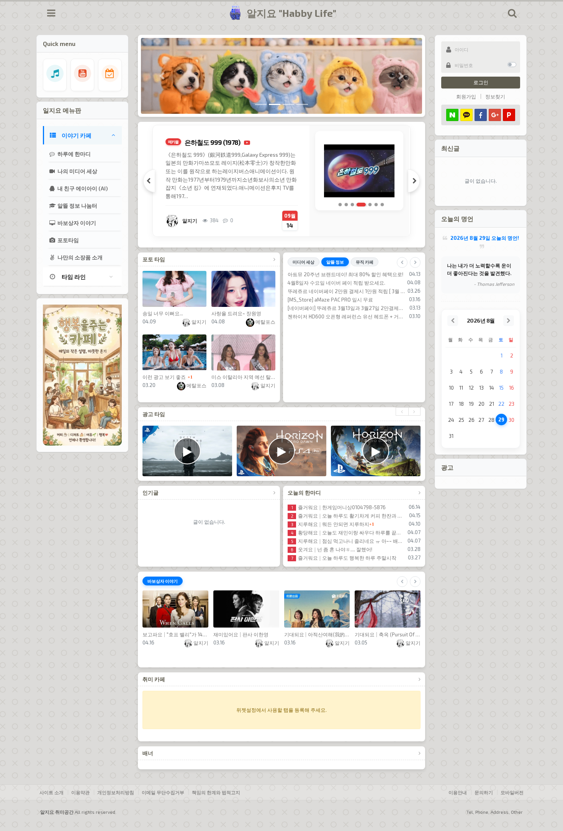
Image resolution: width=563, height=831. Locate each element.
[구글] (495, 115)
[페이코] (509, 115)
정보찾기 (495, 96)
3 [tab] (352, 205)
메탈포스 (264, 322)
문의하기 (484, 792)
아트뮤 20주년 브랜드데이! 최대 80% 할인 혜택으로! (345, 274)
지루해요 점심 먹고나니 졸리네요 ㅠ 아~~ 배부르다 (348, 541)
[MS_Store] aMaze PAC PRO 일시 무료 (330, 300)
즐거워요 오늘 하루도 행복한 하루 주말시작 (343, 558)
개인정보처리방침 (115, 792)
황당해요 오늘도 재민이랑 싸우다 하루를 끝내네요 (348, 532)
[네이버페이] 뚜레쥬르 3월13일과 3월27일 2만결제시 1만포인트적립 (347, 308)
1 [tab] (340, 205)
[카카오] (466, 115)
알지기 (198, 322)
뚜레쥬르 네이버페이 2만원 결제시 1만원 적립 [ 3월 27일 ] (346, 291)
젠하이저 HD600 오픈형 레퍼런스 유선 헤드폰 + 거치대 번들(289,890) (347, 316)
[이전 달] (452, 320)
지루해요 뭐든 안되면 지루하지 (330, 524)
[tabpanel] (297, 176)
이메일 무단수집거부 (163, 792)
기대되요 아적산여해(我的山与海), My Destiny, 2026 (317, 634)
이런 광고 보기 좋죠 (164, 377)
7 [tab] (382, 205)
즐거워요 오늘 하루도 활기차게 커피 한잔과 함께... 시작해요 (349, 516)
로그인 (480, 82)
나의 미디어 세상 (76, 171)
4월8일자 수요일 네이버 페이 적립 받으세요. (336, 283)
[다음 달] (508, 320)
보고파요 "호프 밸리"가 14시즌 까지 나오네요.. (175, 634)
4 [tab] (358, 205)
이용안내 (457, 792)
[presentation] (402, 411)
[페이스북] (481, 115)
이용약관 (80, 792)
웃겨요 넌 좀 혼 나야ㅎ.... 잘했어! (331, 549)
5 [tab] (367, 205)
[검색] (512, 13)
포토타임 (67, 240)
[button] (162, 76)
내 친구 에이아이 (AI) (82, 188)
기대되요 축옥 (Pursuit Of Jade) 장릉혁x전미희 (388, 634)
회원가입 (466, 96)
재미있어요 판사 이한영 (240, 634)
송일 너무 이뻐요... (162, 313)
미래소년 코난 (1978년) (231, 142)
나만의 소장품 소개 (79, 257)
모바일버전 (512, 792)
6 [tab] (376, 205)
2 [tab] (346, 205)
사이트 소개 (51, 792)
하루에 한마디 (73, 154)
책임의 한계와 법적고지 (216, 792)
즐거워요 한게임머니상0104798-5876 (338, 507)
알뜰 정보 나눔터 (76, 205)
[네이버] (452, 115)
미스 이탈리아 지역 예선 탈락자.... (243, 377)
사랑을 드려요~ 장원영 (236, 313)
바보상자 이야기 (76, 223)
